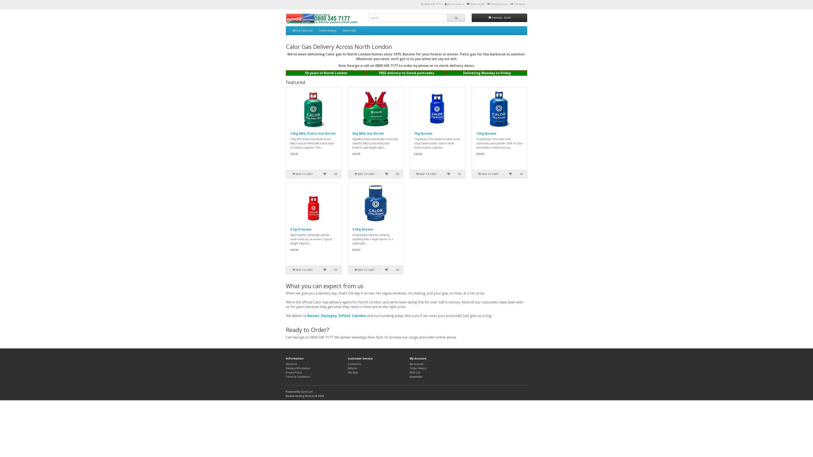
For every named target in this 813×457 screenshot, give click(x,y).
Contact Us (354, 364)
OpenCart (307, 392)
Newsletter (416, 377)
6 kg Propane (300, 229)
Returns (352, 368)
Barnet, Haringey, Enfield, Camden (336, 315)
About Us (291, 364)
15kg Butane (486, 133)
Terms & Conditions (298, 377)
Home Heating (327, 30)
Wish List (415, 372)
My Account (416, 364)
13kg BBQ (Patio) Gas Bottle (313, 133)
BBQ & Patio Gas (302, 30)
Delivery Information (298, 368)
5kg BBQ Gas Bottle (368, 133)
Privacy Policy (294, 372)
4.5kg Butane (362, 229)
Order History (418, 368)
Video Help (349, 30)
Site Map (353, 372)
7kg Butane (423, 133)
